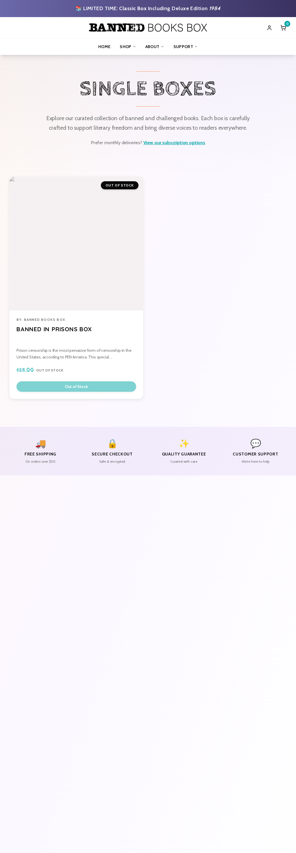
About (152, 46)
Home (104, 46)
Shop (125, 46)
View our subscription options (174, 142)
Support (183, 46)
